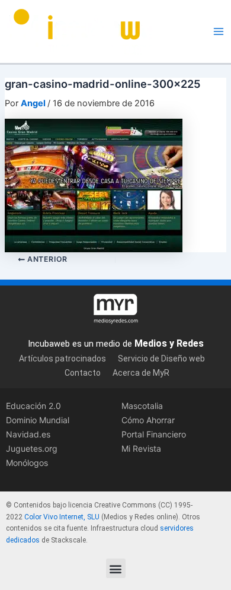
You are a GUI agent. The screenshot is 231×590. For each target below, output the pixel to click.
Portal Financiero (153, 434)
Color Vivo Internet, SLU (62, 517)
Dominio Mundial (37, 420)
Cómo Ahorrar (148, 420)
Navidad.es (28, 434)
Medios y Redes (169, 343)
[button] (116, 568)
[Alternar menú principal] (218, 31)
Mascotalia (142, 406)
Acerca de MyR (141, 373)
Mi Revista (141, 448)
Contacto (83, 373)
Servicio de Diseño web (161, 358)
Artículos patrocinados (62, 358)
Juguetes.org (31, 448)
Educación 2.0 (33, 406)
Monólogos (27, 463)
